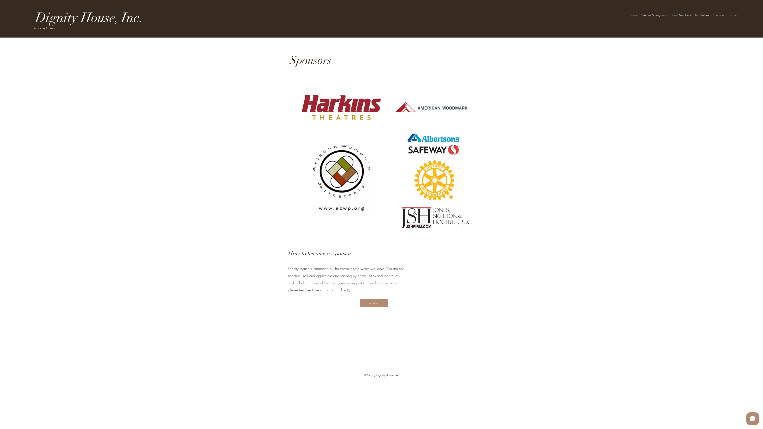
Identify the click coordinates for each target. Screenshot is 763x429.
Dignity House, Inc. (90, 18)
